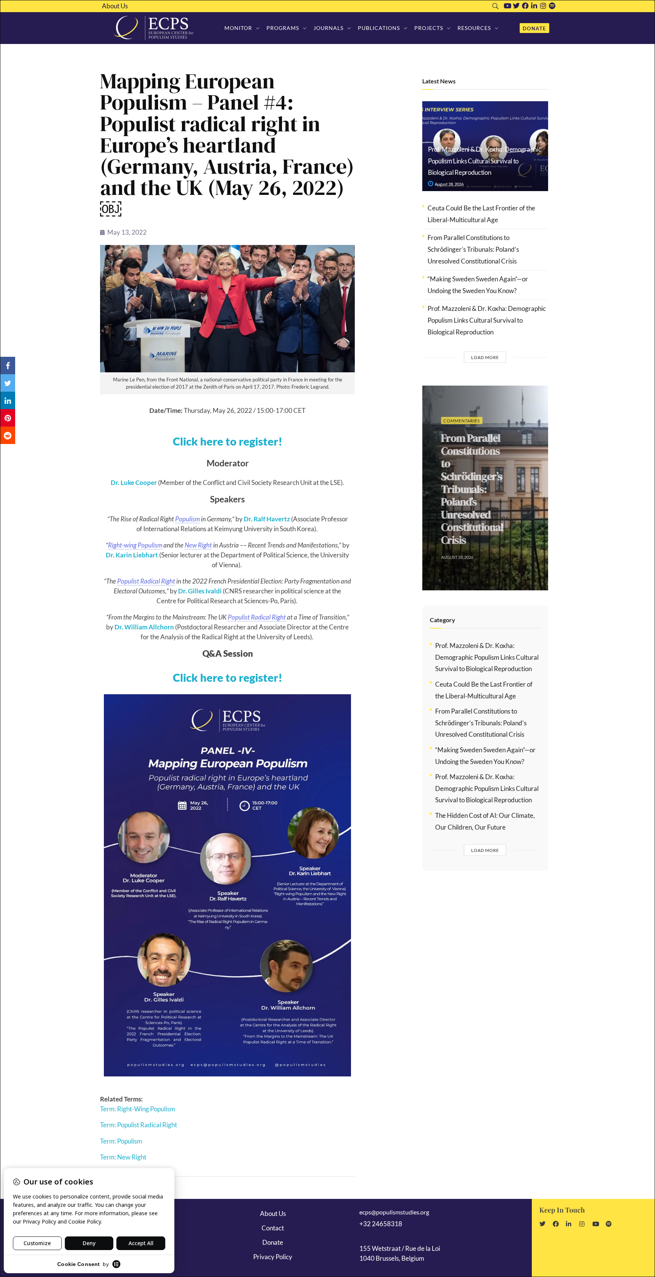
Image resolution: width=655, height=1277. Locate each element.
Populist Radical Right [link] (146, 581)
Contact (273, 1228)
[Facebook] (525, 5)
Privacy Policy (272, 1257)
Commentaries (458, 420)
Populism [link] (187, 519)
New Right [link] (198, 545)
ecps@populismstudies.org (394, 1212)
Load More (485, 357)
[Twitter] (516, 5)
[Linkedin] (534, 5)
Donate (272, 1242)
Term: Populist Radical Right (138, 1125)
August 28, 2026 (449, 184)
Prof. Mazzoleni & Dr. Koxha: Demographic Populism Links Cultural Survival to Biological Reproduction (484, 160)
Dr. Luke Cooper (134, 482)
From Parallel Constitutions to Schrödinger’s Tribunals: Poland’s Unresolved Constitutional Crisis (473, 249)
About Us (115, 6)
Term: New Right (123, 1157)
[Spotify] (552, 5)
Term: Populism (121, 1141)
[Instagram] (543, 5)
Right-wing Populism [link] (135, 545)
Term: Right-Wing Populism (137, 1109)
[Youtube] (507, 5)
